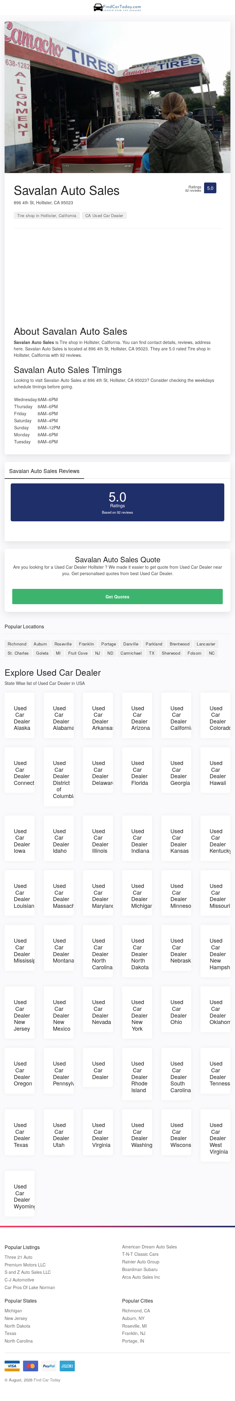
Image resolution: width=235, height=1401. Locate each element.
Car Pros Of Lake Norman (30, 1287)
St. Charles (18, 653)
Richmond (17, 644)
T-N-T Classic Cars (140, 1254)
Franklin (86, 644)
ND (110, 653)
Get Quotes (117, 596)
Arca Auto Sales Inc (141, 1277)
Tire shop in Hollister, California (46, 215)
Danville (130, 644)
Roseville (63, 644)
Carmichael (131, 653)
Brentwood (180, 644)
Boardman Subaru (140, 1269)
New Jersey (16, 1318)
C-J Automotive (19, 1279)
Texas (10, 1333)
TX (152, 653)
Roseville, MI (134, 1326)
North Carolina (19, 1341)
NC (212, 653)
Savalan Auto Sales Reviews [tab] (44, 471)
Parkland (154, 644)
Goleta (42, 653)
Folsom (194, 653)
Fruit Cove (78, 653)
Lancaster (206, 644)
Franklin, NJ (133, 1333)
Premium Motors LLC (25, 1264)
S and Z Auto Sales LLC (28, 1272)
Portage (108, 644)
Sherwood (171, 653)
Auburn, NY (133, 1318)
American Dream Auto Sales (149, 1246)
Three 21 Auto (18, 1257)
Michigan (13, 1310)
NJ (97, 653)
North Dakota (17, 1326)
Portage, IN (133, 1341)
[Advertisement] (117, 279)
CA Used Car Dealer (104, 215)
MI (58, 653)
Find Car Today (47, 1380)
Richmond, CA (136, 1310)
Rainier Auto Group (140, 1261)
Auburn (40, 644)
